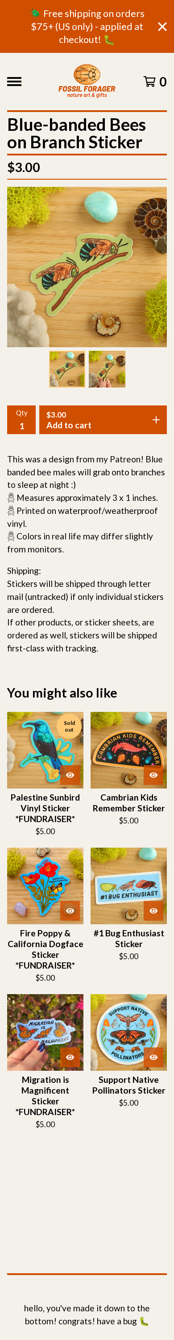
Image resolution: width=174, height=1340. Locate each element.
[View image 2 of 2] (107, 369)
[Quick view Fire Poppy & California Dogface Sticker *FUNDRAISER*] (70, 911)
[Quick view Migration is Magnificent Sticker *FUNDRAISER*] (70, 1057)
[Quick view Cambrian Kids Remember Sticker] (153, 775)
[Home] (87, 81)
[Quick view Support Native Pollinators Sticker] (153, 1057)
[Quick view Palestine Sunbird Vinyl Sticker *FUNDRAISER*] (70, 775)
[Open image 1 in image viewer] (87, 267)
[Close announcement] (162, 26)
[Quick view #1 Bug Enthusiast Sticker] (153, 911)
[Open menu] (14, 81)
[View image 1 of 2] (67, 369)
